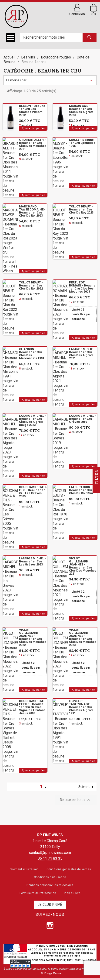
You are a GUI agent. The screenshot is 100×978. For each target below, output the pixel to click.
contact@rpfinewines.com (50, 852)
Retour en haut (76, 800)
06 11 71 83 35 (50, 858)
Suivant (86, 787)
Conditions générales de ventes (69, 869)
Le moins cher (50, 80)
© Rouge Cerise (51, 973)
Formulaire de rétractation (38, 893)
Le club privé (50, 904)
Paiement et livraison (24, 869)
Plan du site (72, 893)
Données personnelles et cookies (50, 885)
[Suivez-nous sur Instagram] (50, 925)
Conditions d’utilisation (50, 877)
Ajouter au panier (33, 128)
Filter (96, 478)
